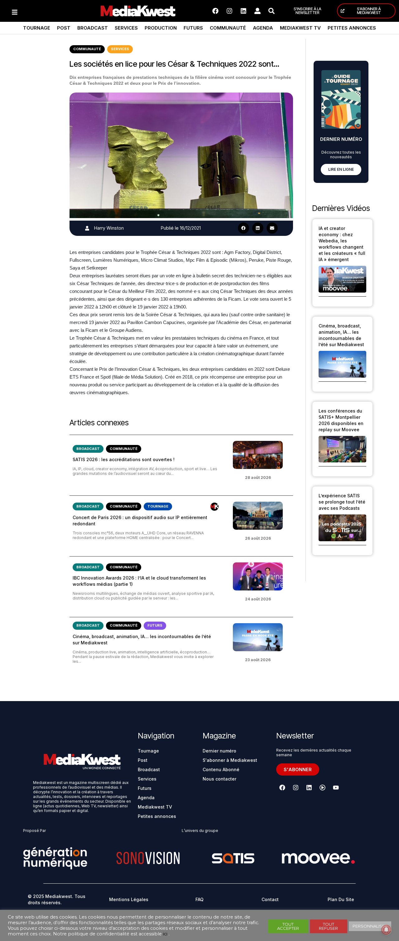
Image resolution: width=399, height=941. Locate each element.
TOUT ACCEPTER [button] (288, 926)
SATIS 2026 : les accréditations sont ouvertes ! (124, 459)
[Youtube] (336, 788)
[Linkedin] (243, 11)
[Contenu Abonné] (214, 507)
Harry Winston (109, 228)
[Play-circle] (322, 788)
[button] (243, 228)
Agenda (263, 28)
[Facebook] (215, 11)
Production (161, 28)
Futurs (193, 28)
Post (63, 28)
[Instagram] (229, 11)
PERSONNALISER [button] (370, 926)
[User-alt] (257, 11)
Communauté (228, 28)
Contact (270, 899)
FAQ (199, 899)
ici (165, 934)
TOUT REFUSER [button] (328, 926)
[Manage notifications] (386, 930)
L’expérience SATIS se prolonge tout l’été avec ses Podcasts (342, 502)
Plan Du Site (341, 899)
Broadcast (92, 28)
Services (126, 28)
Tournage (36, 28)
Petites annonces (352, 28)
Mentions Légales (128, 899)
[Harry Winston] (87, 228)
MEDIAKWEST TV (300, 28)
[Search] (271, 11)
